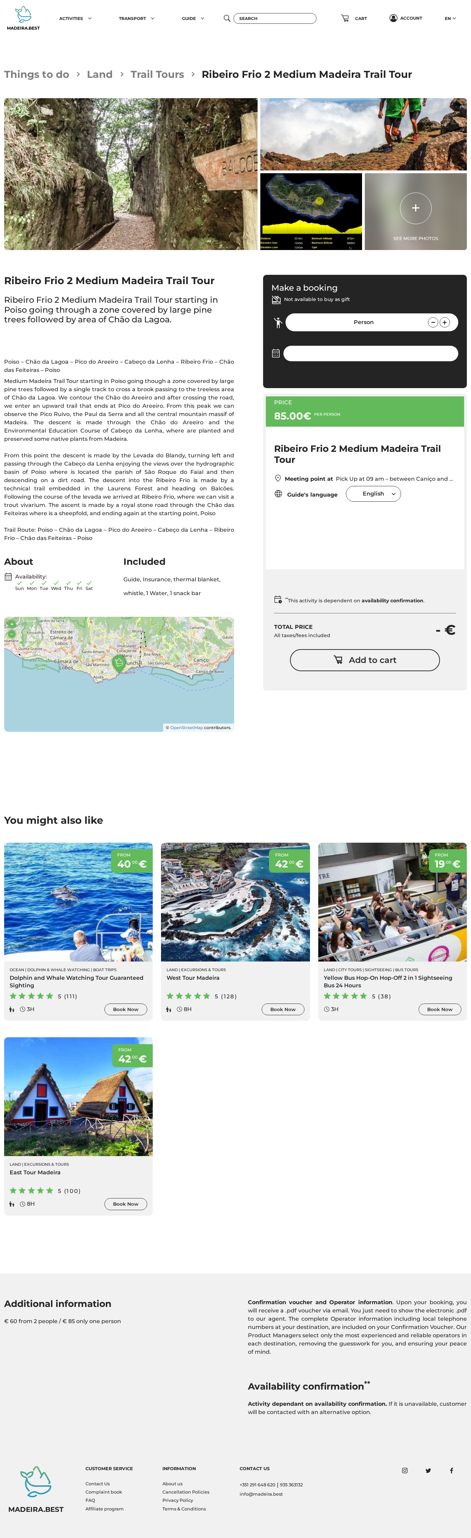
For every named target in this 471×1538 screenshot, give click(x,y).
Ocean (17, 969)
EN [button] (448, 18)
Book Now (126, 1009)
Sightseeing (378, 969)
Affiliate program (105, 1508)
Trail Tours (157, 74)
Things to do (36, 74)
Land (100, 74)
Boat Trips (105, 969)
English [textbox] (373, 493)
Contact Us (98, 1483)
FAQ (90, 1500)
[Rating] (36, 337)
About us (172, 1483)
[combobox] (373, 493)
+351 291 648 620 (257, 1484)
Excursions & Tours (203, 969)
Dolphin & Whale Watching (58, 969)
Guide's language (311, 494)
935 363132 (291, 1484)
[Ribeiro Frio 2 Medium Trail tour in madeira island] (131, 174)
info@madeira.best (261, 1494)
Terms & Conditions (184, 1508)
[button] (90, 18)
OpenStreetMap (186, 727)
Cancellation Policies (185, 1492)
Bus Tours (406, 969)
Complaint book (104, 1492)
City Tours (350, 969)
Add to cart (373, 660)
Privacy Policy (177, 1500)
